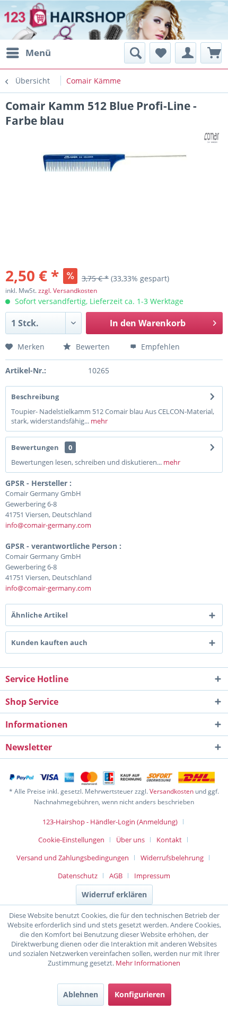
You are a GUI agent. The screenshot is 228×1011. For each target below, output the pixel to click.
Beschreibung (35, 396)
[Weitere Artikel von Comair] (213, 137)
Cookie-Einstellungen (71, 839)
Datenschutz (78, 875)
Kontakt (169, 839)
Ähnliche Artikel (39, 615)
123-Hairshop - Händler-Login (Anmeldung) (110, 821)
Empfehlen (159, 347)
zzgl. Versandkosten (67, 290)
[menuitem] (28, 52)
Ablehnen (80, 994)
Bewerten (92, 347)
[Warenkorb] (211, 52)
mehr (98, 421)
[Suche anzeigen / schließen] (134, 52)
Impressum (152, 875)
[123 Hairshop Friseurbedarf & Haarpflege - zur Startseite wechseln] (41, 21)
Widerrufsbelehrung (172, 857)
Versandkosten (172, 791)
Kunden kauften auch (49, 642)
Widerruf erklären (114, 894)
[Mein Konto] (185, 52)
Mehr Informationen (148, 963)
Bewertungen (35, 447)
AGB (115, 875)
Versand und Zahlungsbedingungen (72, 857)
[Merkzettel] (160, 52)
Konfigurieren (140, 994)
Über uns (130, 839)
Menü (38, 53)
